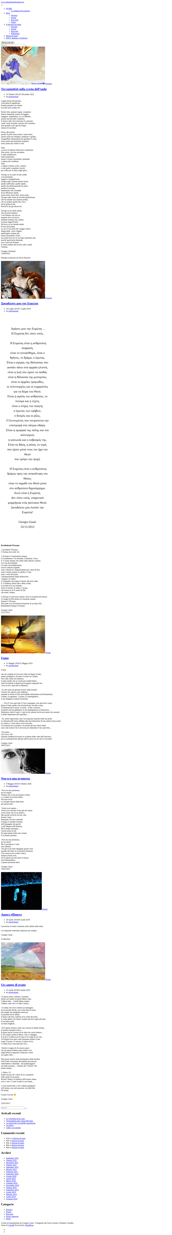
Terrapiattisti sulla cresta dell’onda (24, 89)
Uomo (5, 658)
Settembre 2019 (12, 1190)
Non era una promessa (15, 778)
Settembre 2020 (12, 1174)
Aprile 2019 (11, 1197)
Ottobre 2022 (11, 1160)
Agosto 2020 (11, 1176)
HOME (9, 9)
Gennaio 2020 (11, 1183)
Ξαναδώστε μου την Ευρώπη (19, 303)
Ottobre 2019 (11, 1188)
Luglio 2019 (11, 1192)
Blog (8, 13)
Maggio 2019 (11, 1194)
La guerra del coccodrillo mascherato (20, 1123)
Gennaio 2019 (11, 1199)
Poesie (13, 18)
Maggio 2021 (11, 1169)
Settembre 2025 (12, 1158)
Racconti (14, 20)
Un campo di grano (13, 984)
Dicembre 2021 (12, 1163)
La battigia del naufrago (20, 11)
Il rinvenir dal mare (13, 24)
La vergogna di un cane (15, 1119)
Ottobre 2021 (11, 1165)
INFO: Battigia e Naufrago (16, 38)
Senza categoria (12, 1216)
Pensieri (14, 15)
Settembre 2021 (12, 1167)
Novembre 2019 (12, 1185)
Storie (13, 22)
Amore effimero (11, 914)
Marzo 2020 (11, 1181)
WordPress (29, 1225)
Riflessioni (15, 33)
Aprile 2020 (11, 1178)
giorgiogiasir (13, 97)
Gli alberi (9, 1125)
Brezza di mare (12, 36)
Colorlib (11, 1225)
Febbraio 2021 (12, 1172)
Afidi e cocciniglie (13, 1128)
